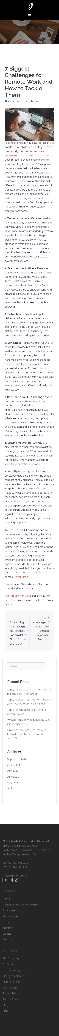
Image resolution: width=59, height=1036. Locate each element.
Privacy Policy (11, 993)
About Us (8, 927)
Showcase (9, 910)
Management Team (14, 976)
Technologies (10, 916)
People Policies (11, 981)
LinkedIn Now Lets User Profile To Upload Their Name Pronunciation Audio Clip (26, 734)
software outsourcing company (29, 572)
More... (6, 1011)
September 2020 (17, 759)
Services (7, 922)
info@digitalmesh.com (15, 875)
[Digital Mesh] (29, 6)
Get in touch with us (16, 595)
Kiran (37, 101)
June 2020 (13, 776)
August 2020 (14, 764)
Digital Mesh (21, 576)
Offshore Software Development (21, 904)
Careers (7, 933)
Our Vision (8, 964)
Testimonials (10, 987)
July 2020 (12, 770)
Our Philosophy (11, 970)
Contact (7, 939)
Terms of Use (10, 999)
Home (6, 898)
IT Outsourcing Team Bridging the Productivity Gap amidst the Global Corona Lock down (18, 631)
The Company (11, 958)
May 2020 (13, 782)
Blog (5, 1005)
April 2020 (13, 788)
